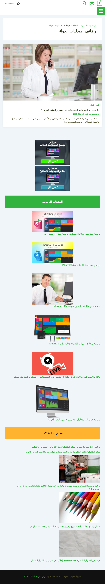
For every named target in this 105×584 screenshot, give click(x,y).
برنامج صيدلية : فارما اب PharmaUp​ (81, 265)
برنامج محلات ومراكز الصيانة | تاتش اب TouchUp (74, 343)
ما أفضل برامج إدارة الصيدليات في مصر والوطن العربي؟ (70, 109)
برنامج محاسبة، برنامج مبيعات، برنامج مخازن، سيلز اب (72, 233)
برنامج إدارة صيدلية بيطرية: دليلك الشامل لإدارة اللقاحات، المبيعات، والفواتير (66, 447)
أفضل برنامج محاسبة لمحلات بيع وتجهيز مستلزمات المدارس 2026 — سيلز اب (65, 526)
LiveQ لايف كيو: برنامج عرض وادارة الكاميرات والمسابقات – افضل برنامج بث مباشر (56, 376)
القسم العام (94, 105)
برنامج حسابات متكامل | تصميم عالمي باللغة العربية (74, 419)
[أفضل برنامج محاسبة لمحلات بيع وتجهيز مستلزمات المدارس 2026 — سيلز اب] (79, 507)
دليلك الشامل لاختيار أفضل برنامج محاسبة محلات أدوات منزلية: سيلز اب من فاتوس (62, 452)
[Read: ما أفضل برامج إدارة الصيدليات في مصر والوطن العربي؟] (52, 72)
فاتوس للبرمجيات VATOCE (36, 576)
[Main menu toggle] (101, 11)
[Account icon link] (92, 3)
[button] (84, 3)
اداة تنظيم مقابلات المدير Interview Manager (76, 306)
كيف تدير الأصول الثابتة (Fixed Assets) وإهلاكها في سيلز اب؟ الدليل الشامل (65, 560)
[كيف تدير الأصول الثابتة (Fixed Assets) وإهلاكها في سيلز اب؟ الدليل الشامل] (79, 543)
